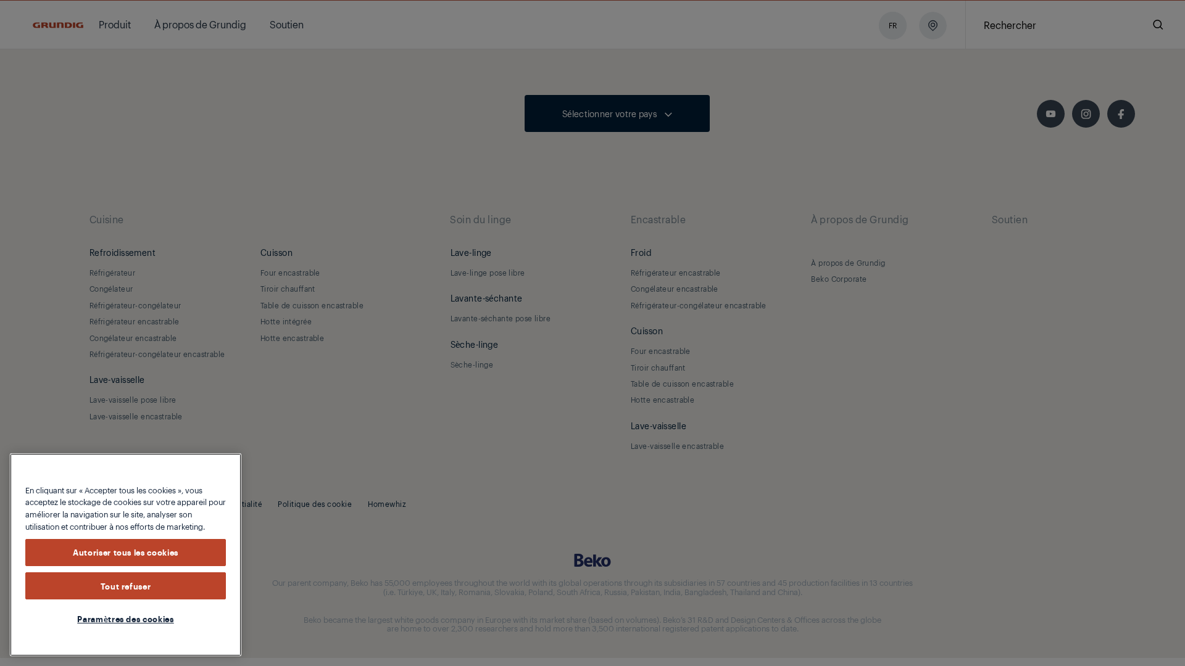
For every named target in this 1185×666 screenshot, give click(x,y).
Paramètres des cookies (125, 618)
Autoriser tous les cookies (125, 552)
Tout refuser (126, 585)
